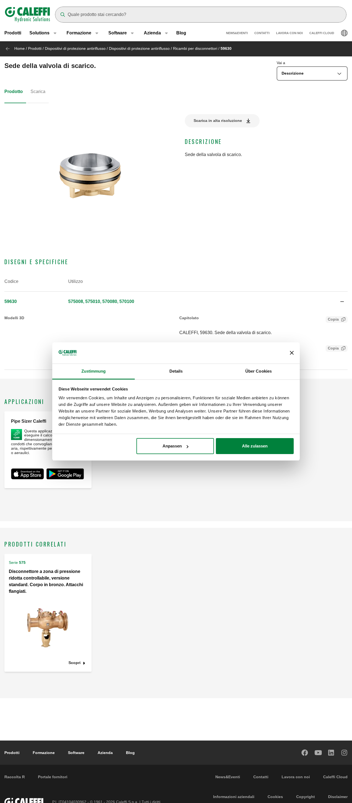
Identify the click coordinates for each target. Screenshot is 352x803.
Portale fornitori (52, 777)
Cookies (275, 796)
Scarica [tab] (38, 91)
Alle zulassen (255, 446)
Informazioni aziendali (233, 796)
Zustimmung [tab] (93, 371)
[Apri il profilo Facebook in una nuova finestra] (305, 752)
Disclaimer (338, 796)
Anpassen (172, 446)
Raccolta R (14, 777)
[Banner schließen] (292, 353)
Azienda (105, 752)
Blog (181, 33)
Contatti (262, 33)
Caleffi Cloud (321, 33)
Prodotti (12, 33)
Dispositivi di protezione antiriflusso (75, 48)
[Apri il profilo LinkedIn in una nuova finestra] (331, 752)
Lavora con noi (289, 33)
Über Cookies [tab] (258, 371)
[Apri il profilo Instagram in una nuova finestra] (344, 752)
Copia (333, 319)
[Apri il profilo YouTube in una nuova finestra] (318, 752)
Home (19, 48)
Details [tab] (176, 371)
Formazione (44, 752)
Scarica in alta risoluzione (218, 120)
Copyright (305, 796)
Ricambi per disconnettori (195, 48)
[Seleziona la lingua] (344, 33)
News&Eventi (237, 33)
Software (76, 752)
